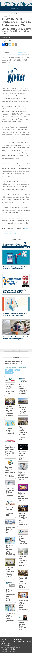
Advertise (19, 639)
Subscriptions (5, 643)
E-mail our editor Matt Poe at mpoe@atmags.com (15, 230)
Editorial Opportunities (23, 641)
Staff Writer (6, 37)
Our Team (4, 639)
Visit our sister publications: (10, 647)
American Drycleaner (9, 651)
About (3, 641)
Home (5, 16)
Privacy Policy (6, 645)
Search (14, 9)
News (10, 16)
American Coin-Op (8, 649)
